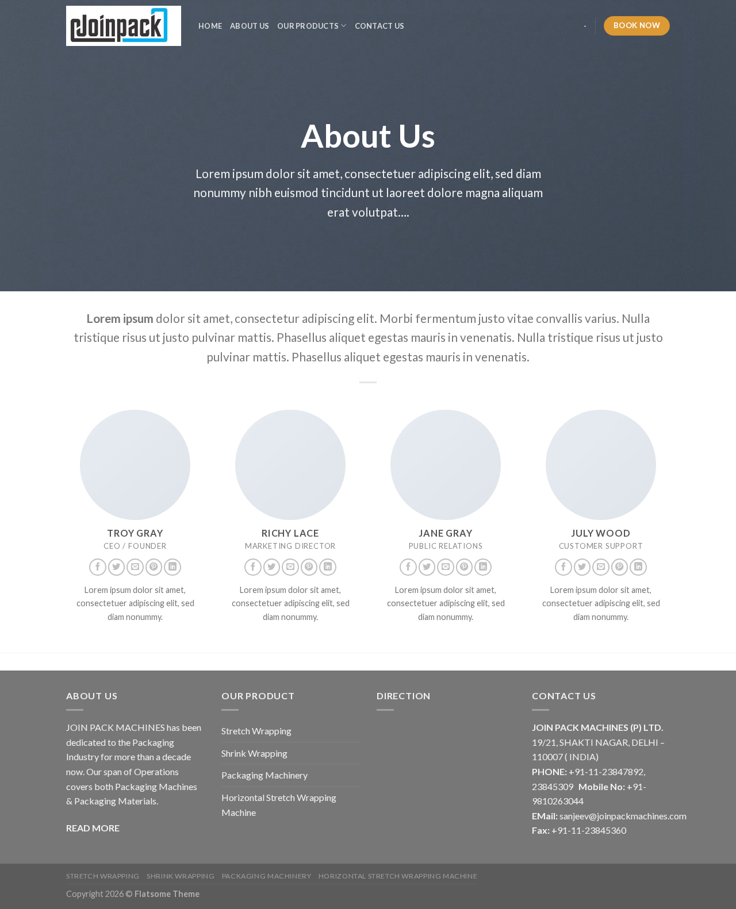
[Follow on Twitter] (116, 567)
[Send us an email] (135, 567)
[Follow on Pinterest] (154, 567)
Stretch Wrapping (256, 730)
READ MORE (93, 827)
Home (210, 25)
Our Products (308, 25)
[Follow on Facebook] (97, 567)
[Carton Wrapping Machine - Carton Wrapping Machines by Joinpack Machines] (123, 26)
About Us (249, 25)
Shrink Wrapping (254, 753)
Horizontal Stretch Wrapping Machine (278, 805)
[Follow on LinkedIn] (172, 567)
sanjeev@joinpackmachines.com (623, 815)
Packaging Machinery (264, 774)
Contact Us (380, 25)
